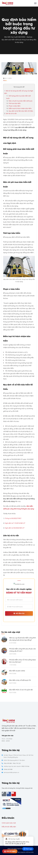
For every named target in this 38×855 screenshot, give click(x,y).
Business (29, 37)
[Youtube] (13, 794)
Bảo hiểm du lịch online (17, 671)
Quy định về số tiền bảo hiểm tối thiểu (19, 111)
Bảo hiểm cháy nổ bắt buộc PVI (20, 680)
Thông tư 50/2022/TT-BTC (13, 518)
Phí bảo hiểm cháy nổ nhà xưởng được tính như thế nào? (22, 661)
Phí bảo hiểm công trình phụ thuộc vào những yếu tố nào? (22, 650)
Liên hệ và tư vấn (10, 113)
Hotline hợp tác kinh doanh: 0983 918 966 (16, 766)
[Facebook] (9, 794)
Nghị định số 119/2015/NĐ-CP (15, 523)
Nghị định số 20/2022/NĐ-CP (14, 528)
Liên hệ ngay (10, 851)
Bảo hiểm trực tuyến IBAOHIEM (14, 37)
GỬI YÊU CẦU (20, 613)
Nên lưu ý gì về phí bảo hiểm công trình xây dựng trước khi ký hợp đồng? (22, 639)
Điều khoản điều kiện (9, 827)
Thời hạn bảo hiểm (13, 103)
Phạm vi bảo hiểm (13, 106)
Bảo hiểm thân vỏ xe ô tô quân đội (21, 690)
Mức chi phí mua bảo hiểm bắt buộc (19, 101)
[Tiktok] (4, 794)
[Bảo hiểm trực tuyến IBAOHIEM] (7, 3)
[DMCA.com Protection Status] (6, 808)
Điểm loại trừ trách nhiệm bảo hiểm (19, 108)
